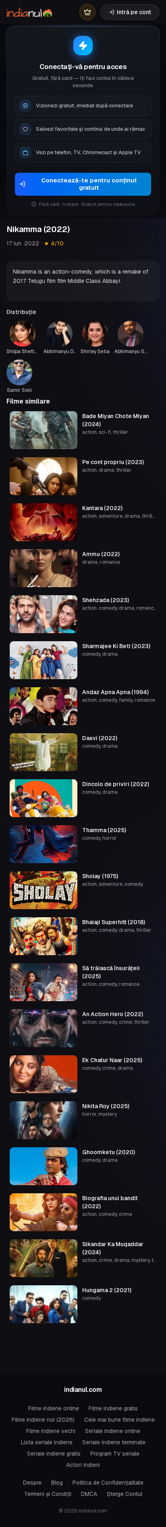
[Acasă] (29, 12)
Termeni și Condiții (47, 1494)
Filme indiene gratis (113, 1408)
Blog (57, 1482)
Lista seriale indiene (47, 1442)
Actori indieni (83, 1464)
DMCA (89, 1494)
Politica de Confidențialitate (108, 1482)
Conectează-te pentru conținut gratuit (89, 184)
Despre (32, 1482)
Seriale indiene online (112, 1431)
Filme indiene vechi (50, 1431)
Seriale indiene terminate (113, 1442)
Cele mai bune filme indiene (119, 1419)
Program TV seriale (114, 1453)
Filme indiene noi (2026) (43, 1419)
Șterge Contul (124, 1494)
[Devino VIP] (87, 12)
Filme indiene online (53, 1408)
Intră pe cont (134, 12)
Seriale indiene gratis (54, 1453)
